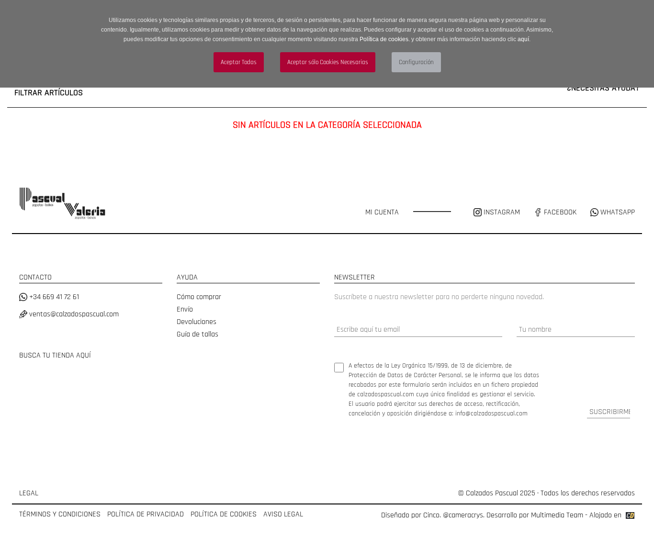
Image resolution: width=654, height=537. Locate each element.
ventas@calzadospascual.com (73, 314)
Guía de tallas (197, 334)
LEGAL (28, 493)
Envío (185, 309)
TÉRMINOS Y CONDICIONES (60, 514)
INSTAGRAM (502, 212)
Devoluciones (196, 322)
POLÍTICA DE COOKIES (224, 514)
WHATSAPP (616, 212)
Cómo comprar (199, 297)
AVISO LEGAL (283, 514)
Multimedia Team (557, 515)
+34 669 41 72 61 (53, 297)
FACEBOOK (559, 212)
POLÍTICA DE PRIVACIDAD (145, 514)
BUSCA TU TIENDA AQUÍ (55, 355)
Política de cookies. (385, 39)
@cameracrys (463, 515)
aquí (523, 39)
